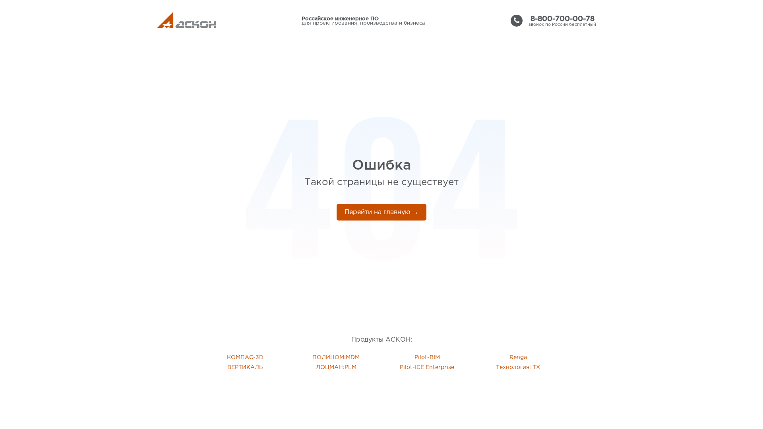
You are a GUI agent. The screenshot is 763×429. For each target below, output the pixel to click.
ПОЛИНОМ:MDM (336, 357)
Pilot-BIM (427, 357)
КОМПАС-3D (245, 357)
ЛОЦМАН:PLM (336, 367)
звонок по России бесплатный (562, 21)
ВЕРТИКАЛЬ (245, 367)
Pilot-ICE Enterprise (427, 367)
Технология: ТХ (518, 367)
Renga (518, 357)
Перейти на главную (381, 212)
